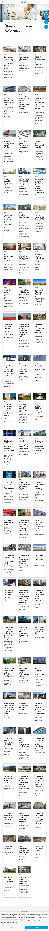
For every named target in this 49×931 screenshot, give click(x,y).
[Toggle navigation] (2, 2)
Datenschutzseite (27, 919)
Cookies (40, 914)
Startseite (6, 22)
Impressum (3, 924)
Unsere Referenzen (12, 22)
